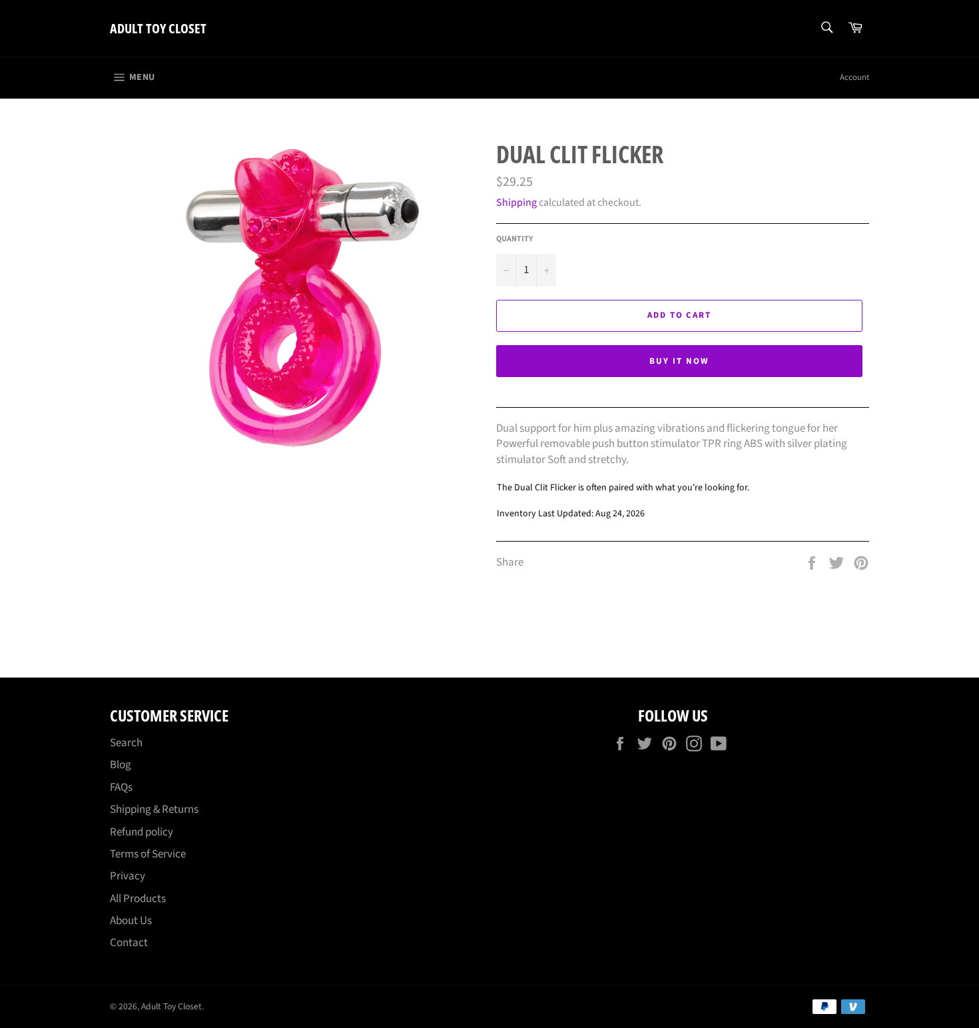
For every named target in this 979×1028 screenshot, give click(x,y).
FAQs (121, 787)
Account (854, 77)
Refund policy (141, 832)
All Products (138, 899)
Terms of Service (148, 854)
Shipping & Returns (154, 809)
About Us (131, 921)
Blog (120, 765)
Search (126, 743)
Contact (129, 943)
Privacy (127, 876)
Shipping (516, 202)
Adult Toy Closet (158, 28)
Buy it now (679, 361)
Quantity (514, 239)
